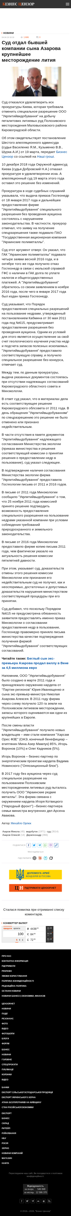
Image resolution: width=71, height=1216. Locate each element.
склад (5, 1123)
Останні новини (11, 991)
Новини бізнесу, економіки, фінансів (23, 996)
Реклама (7, 971)
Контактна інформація (15, 961)
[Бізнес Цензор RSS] (49, 1201)
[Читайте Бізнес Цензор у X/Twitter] (27, 1201)
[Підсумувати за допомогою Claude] (40, 857)
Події (4, 1013)
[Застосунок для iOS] (44, 1201)
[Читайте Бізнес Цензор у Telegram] (33, 1201)
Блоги (5, 1038)
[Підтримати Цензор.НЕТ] (35, 888)
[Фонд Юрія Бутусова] (35, 874)
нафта (5, 1163)
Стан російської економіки (18, 1107)
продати (7, 928)
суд (53, 831)
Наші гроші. (46, 156)
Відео (5, 1028)
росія (5, 1143)
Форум (5, 1043)
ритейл (6, 1128)
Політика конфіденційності (18, 981)
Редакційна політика (14, 986)
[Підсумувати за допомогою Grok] (51, 857)
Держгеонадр (37, 835)
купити (17, 928)
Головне (7, 1059)
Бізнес (6, 1049)
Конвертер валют (15, 923)
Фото (5, 1023)
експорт (7, 1113)
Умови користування (14, 976)
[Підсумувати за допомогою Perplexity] (45, 857)
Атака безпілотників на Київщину (21, 1102)
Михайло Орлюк (21, 823)
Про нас (6, 956)
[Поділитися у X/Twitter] (34, 844)
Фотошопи (8, 1033)
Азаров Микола (13, 831)
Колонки (7, 1074)
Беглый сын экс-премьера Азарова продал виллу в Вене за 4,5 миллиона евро (35, 663)
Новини (8, 33)
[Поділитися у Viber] (51, 844)
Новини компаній (12, 1153)
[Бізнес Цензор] (18, 5)
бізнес (6, 1118)
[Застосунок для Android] (38, 1201)
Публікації (7, 1069)
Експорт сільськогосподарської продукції (27, 1092)
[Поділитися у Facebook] (29, 844)
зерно (5, 1148)
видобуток (35, 831)
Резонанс (8, 1018)
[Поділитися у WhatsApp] (45, 844)
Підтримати (8, 966)
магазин (7, 1158)
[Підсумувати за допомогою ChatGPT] (34, 857)
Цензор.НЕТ (8, 1004)
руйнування (9, 1133)
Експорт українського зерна (19, 1097)
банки (5, 1087)
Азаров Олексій (13, 835)
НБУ (4, 1138)
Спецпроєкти (10, 1064)
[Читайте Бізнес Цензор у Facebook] (22, 1201)
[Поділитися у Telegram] (40, 844)
